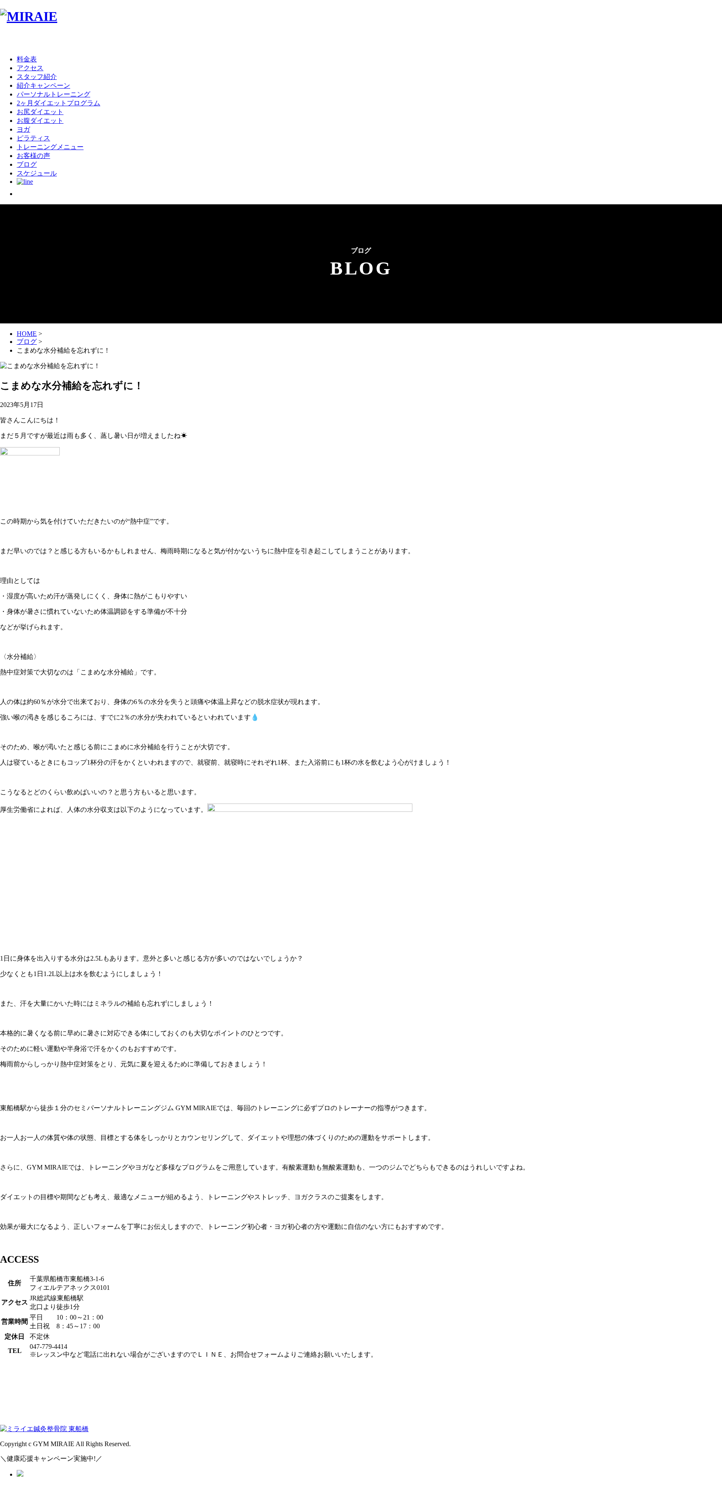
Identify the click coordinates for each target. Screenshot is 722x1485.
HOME (27, 333)
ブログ (27, 341)
